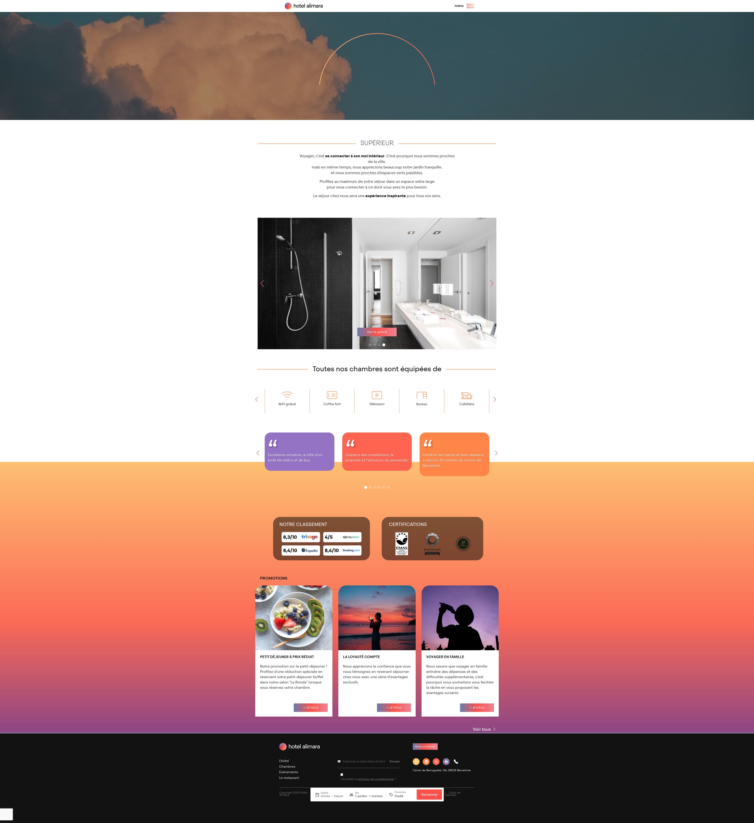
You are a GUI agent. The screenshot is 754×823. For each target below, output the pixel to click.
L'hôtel (284, 761)
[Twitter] (438, 761)
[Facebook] (448, 761)
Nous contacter (425, 746)
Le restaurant (289, 778)
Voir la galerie (377, 332)
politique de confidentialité (376, 779)
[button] (491, 283)
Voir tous (482, 729)
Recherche (429, 794)
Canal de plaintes (453, 794)
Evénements (288, 772)
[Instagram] (418, 761)
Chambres (287, 766)
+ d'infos (310, 707)
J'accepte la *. (368, 779)
